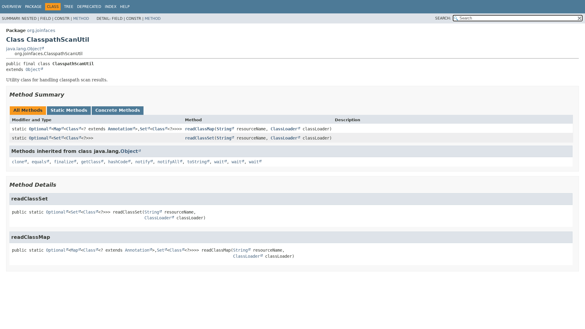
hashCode (118, 161)
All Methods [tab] (27, 110)
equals (39, 161)
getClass (91, 161)
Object (33, 69)
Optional (38, 128)
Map (57, 128)
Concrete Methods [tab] (117, 110)
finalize (63, 161)
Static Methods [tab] (69, 110)
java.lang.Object (23, 48)
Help (124, 7)
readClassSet (199, 138)
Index (110, 7)
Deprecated (89, 7)
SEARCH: (443, 18)
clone (18, 161)
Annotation (120, 128)
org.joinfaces (41, 30)
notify (142, 161)
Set (143, 128)
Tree (68, 7)
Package (33, 7)
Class (72, 128)
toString (197, 161)
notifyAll (168, 161)
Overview (11, 7)
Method (81, 18)
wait (219, 161)
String (224, 128)
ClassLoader (284, 128)
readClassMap (199, 128)
